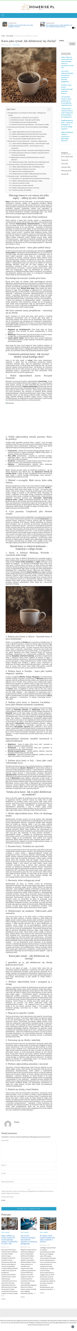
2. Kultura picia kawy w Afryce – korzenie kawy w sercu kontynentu (27, 147)
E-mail (3, 1173)
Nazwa (3, 1165)
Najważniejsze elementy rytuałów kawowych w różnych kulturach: (28, 158)
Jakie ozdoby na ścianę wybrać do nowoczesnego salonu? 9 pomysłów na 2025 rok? (9, 1240)
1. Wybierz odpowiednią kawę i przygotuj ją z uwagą (26, 181)
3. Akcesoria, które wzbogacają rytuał (22, 171)
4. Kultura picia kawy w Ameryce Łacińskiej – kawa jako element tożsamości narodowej (30, 154)
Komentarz (5, 1140)
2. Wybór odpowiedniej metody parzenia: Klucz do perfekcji (28, 134)
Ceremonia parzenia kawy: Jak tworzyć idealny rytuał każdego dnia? (28, 128)
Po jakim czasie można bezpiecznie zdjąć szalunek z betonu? (20, 25)
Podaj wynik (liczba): (7, 1197)
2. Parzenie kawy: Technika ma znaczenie (23, 169)
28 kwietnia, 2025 (26, 1247)
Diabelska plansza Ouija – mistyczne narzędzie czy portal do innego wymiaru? (67, 124)
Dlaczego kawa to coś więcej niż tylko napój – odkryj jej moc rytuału (27, 114)
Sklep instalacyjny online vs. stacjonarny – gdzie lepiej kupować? (67, 136)
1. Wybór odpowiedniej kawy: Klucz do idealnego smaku (27, 167)
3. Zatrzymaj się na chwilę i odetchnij (22, 185)
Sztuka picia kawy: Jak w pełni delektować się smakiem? (26, 164)
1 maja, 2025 (6, 1247)
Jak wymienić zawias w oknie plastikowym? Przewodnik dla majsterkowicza (59, 25)
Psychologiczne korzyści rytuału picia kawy (24, 122)
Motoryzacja (65, 171)
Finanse (63, 160)
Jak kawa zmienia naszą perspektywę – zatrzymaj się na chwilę (30, 124)
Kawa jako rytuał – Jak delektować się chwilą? (22, 176)
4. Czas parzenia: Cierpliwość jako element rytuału (26, 139)
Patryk (16, 1122)
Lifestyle (64, 167)
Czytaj (3, 1299)
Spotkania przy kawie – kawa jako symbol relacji (25, 120)
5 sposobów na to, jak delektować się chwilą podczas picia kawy (30, 178)
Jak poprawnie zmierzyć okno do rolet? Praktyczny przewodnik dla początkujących (67, 113)
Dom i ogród (16, 45)
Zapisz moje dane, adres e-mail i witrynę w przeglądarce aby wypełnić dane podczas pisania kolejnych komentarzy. (27, 1192)
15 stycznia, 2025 (7, 45)
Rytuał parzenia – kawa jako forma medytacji (24, 117)
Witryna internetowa (7, 1182)
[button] (48, 110)
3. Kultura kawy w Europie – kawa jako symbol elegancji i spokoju (30, 150)
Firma (63, 164)
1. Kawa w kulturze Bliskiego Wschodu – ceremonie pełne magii (30, 143)
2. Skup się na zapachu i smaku (20, 183)
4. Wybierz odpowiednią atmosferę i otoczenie (25, 188)
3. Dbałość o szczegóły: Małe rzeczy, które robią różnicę (28, 136)
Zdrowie (63, 174)
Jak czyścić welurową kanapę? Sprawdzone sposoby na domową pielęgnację (29, 1240)
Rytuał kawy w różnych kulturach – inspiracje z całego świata (27, 141)
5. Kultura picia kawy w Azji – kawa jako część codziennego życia (30, 162)
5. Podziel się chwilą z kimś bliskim (21, 190)
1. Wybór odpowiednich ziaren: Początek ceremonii (26, 132)
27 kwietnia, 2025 (45, 1245)
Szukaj (61, 40)
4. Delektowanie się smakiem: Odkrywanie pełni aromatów (28, 174)
